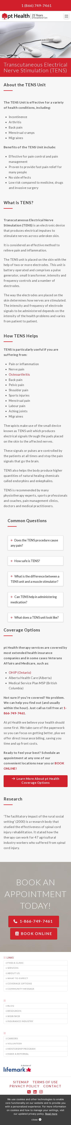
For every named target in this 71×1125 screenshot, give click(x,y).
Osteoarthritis (19, 374)
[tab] (35, 543)
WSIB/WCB (13, 1016)
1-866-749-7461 (37, 921)
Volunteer (14, 1043)
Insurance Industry (20, 1021)
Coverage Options (19, 983)
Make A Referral (18, 1053)
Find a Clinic (15, 962)
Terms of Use (45, 1082)
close (34, 1119)
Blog (10, 1005)
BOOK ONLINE (36, 933)
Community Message (20, 988)
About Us (13, 973)
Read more (51, 1113)
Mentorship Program (21, 1048)
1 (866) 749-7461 (36, 5)
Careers (12, 1038)
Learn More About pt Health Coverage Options (38, 781)
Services (12, 968)
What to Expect (17, 978)
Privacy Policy (24, 1086)
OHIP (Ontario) (20, 672)
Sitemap (21, 1082)
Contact (52, 1086)
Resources (14, 1011)
